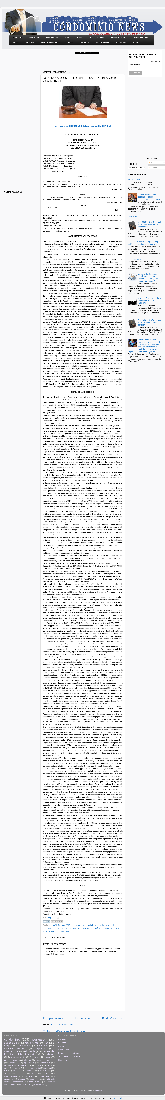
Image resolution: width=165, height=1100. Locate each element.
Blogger (98, 1091)
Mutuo (67, 37)
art (46, 1042)
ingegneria (44, 1076)
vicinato (28, 1076)
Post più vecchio (112, 1018)
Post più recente (53, 1018)
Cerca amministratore (50, 43)
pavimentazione (38, 1085)
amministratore (40, 1039)
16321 (54, 925)
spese (45, 931)
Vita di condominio (96, 37)
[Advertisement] (71, 63)
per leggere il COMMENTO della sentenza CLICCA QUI (83, 126)
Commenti (154, 167)
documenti (13, 1062)
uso (48, 1065)
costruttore (47, 928)
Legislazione (34, 37)
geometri (21, 1079)
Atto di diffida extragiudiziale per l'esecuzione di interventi (150, 300)
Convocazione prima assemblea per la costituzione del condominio (150, 196)
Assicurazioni (52, 37)
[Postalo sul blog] (55, 921)
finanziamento (24, 1085)
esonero (64, 928)
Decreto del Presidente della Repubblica (29, 1053)
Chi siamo (62, 1039)
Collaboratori (63, 1049)
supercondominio (32, 1068)
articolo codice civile (14, 1073)
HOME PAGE (17, 37)
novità (95, 928)
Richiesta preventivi (136, 259)
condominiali (87, 925)
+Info (114, 1098)
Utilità (135, 43)
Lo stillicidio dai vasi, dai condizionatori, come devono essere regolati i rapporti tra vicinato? (148, 277)
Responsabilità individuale (69, 1053)
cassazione (76, 925)
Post (152, 163)
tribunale (27, 1060)
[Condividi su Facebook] (59, 921)
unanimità (70, 931)
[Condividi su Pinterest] (62, 921)
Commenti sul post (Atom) (62, 1024)
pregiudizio (35, 1079)
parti (34, 1073)
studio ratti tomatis (57, 931)
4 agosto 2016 (64, 925)
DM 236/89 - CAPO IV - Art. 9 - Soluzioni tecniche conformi (149, 322)
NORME (79, 37)
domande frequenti (15, 1048)
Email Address (135, 64)
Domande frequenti (140, 37)
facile (35, 1057)
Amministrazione (118, 37)
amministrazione (11, 1060)
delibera (56, 928)
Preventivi (30, 43)
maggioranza (74, 928)
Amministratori (134, 179)
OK (121, 1098)
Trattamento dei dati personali (71, 1056)
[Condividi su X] (57, 921)
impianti (43, 1045)
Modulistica (121, 43)
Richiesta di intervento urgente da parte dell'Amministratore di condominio (145, 243)
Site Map (62, 1043)
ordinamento (23, 1065)
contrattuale (110, 925)
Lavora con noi (102, 43)
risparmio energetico (46, 1060)
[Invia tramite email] (52, 921)
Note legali (63, 1060)
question (41, 1048)
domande (30, 1051)
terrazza (17, 1068)
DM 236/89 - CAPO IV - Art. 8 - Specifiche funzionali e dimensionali (149, 224)
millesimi (50, 1054)
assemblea (24, 1045)
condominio (99, 925)
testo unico (45, 1071)
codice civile (10, 1042)
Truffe (16, 43)
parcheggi (29, 1071)
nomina (46, 1073)
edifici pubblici (35, 1082)
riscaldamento (18, 1057)
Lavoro (70, 43)
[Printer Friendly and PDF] (46, 922)
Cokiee (61, 1046)
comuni (38, 1065)
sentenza (115, 928)
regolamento (104, 928)
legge (7, 1045)
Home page (82, 1018)
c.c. (5, 1071)
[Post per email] (57, 918)
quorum (47, 1068)
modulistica (45, 1062)
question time (11, 1051)
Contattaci (84, 43)
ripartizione (29, 1062)
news (83, 928)
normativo (8, 1065)
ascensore (8, 1079)
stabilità (16, 1071)
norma (89, 928)
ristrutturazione (10, 1076)
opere (6, 1068)
